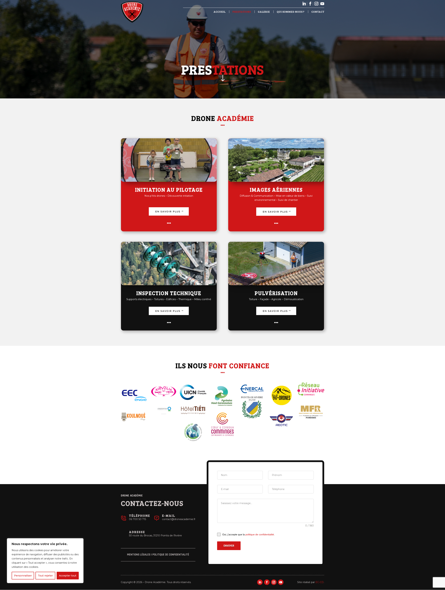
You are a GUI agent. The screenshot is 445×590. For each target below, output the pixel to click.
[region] (45, 560)
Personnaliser (23, 575)
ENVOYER (229, 546)
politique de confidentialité (259, 534)
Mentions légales (138, 554)
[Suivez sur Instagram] (274, 582)
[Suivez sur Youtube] (281, 582)
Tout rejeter (45, 575)
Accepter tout (67, 575)
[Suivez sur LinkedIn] (260, 582)
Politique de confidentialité (170, 554)
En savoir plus (167, 211)
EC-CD (319, 582)
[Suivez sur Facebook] (267, 582)
